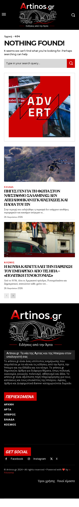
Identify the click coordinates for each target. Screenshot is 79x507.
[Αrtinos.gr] (39, 15)
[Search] (71, 63)
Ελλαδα (8, 187)
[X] (51, 459)
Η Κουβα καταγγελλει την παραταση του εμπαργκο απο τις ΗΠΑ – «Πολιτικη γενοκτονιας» (38, 271)
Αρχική (8, 36)
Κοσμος (9, 262)
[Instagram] (29, 459)
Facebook (17, 458)
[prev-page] (6, 295)
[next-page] (13, 295)
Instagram (39, 458)
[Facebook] (6, 459)
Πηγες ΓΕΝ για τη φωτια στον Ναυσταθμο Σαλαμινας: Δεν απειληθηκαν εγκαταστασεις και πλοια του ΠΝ (35, 198)
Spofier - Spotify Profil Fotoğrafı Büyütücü (31, 500)
